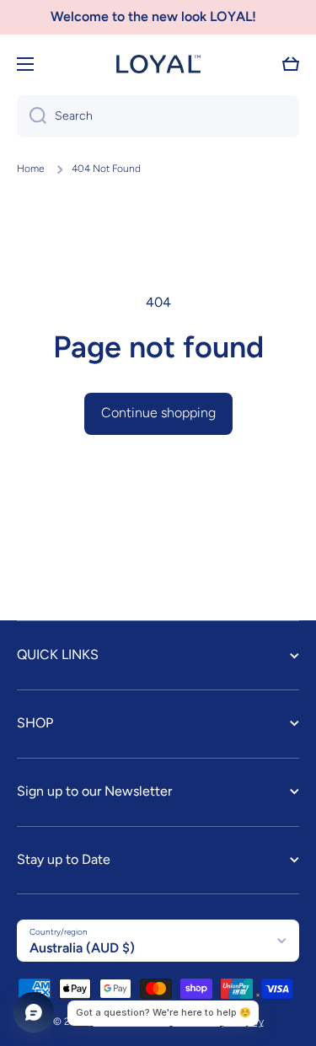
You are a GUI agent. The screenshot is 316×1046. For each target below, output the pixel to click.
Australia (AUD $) (82, 948)
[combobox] (158, 116)
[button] (290, 64)
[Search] (31, 116)
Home (31, 168)
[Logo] (158, 64)
